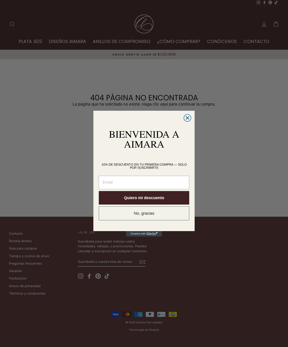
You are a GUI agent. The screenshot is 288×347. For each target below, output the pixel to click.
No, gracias (144, 213)
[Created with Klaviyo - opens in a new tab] (144, 234)
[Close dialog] (187, 118)
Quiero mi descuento (144, 198)
